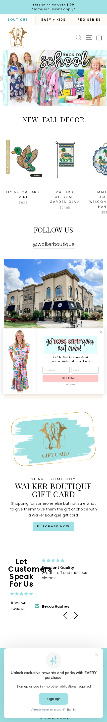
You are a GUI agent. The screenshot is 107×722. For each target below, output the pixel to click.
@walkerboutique (54, 244)
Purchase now (53, 526)
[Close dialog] (101, 331)
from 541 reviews (18, 605)
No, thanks (70, 384)
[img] (21, 594)
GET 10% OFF (70, 378)
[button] (66, 615)
